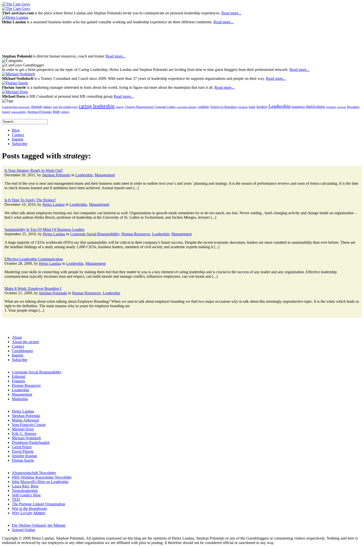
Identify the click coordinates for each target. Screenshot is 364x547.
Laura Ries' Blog (25, 486)
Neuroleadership (25, 490)
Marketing (20, 399)
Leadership (279, 106)
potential (331, 107)
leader (252, 107)
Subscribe (19, 360)
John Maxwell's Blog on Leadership (40, 482)
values (64, 112)
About (17, 337)
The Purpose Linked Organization (38, 504)
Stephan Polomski (39, 112)
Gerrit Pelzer (22, 447)
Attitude (36, 107)
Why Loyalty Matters (28, 513)
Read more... (231, 13)
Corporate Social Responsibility (94, 234)
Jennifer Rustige (24, 456)
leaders (262, 107)
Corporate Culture (165, 107)
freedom (243, 107)
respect (6, 112)
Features (18, 381)
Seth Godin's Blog (26, 495)
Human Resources (135, 234)
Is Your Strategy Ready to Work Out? (33, 170)
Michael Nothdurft (26, 438)
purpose (341, 107)
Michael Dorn (23, 429)
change (120, 106)
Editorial (18, 376)
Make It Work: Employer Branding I (32, 288)
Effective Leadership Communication (33, 259)
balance (47, 107)
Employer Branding (223, 107)
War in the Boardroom (29, 508)
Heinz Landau (53, 204)
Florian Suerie (23, 460)
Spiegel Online (23, 530)
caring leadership (97, 106)
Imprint (17, 355)
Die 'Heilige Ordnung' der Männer (39, 525)
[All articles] (16, 4)
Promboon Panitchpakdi (31, 442)
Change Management (139, 107)
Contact (18, 346)
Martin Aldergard (25, 420)
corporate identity (187, 107)
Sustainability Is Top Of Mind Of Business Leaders (44, 229)
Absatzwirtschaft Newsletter (34, 473)
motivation (315, 106)
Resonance (353, 107)
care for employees (65, 107)
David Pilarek (22, 451)
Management (105, 175)
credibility (203, 107)
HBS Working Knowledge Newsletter (42, 477)
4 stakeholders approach (16, 106)
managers (298, 107)
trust (56, 111)
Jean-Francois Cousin (29, 425)
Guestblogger (22, 351)
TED (16, 499)
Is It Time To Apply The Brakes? (30, 200)
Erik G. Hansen (24, 433)
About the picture (25, 342)
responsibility (18, 112)
